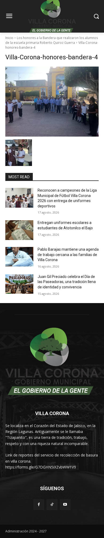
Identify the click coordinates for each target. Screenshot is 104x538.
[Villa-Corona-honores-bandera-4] (52, 102)
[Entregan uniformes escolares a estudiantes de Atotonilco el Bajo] (19, 230)
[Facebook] (39, 504)
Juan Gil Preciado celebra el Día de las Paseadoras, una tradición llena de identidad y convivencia (67, 281)
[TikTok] (52, 504)
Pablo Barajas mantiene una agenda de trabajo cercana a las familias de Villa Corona (68, 254)
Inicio (9, 38)
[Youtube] (65, 504)
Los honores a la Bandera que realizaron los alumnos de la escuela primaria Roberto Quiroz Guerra (51, 40)
